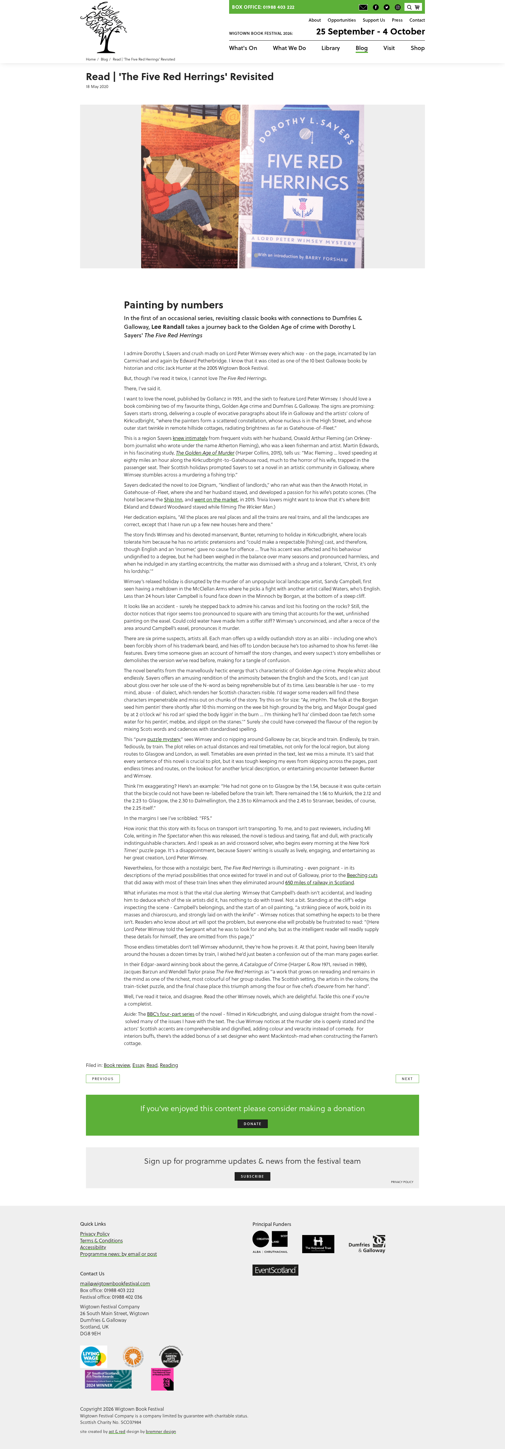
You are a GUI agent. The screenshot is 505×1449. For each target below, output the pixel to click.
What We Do (289, 48)
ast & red (117, 1431)
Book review (117, 1065)
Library (330, 48)
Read (152, 1065)
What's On (243, 48)
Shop (418, 48)
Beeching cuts (362, 875)
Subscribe (252, 1176)
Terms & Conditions (101, 1240)
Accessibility (93, 1247)
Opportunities (342, 20)
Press (397, 20)
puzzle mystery (163, 739)
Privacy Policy (402, 1182)
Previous (103, 1078)
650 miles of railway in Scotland (319, 882)
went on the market (216, 499)
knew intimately (190, 438)
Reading (169, 1065)
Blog (362, 48)
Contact (417, 20)
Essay (138, 1065)
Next (407, 1078)
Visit (389, 48)
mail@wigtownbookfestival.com (115, 1283)
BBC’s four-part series (170, 1014)
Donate (253, 1123)
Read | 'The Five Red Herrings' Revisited (144, 59)
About (315, 20)
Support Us (374, 20)
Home (91, 59)
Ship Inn (173, 499)
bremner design (161, 1431)
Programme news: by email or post (118, 1254)
